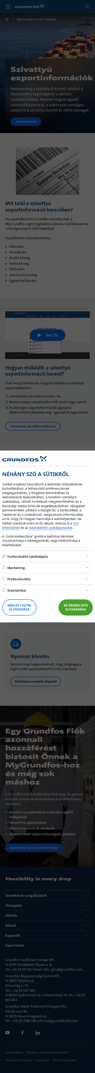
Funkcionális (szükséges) (27, 556)
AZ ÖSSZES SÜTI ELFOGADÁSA (76, 607)
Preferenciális (18, 579)
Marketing (16, 567)
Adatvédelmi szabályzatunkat (50, 528)
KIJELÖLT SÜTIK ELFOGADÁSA (19, 607)
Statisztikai (16, 590)
